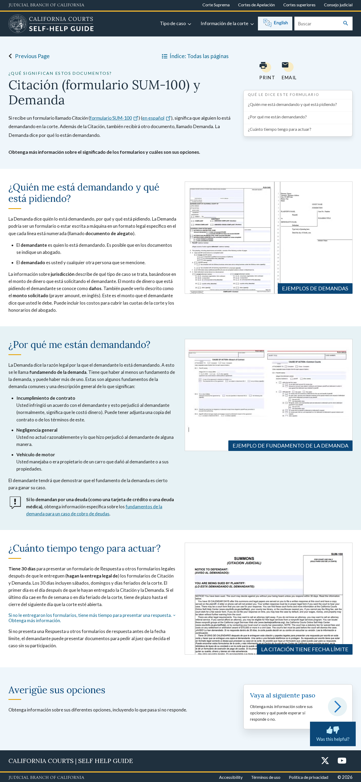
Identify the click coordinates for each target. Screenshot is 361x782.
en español (153, 118)
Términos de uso (265, 777)
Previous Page (32, 56)
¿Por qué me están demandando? (277, 116)
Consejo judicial (338, 4)
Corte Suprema (216, 4)
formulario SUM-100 (111, 118)
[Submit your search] (345, 23)
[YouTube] (342, 761)
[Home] (51, 24)
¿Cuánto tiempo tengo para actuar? (279, 129)
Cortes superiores (299, 4)
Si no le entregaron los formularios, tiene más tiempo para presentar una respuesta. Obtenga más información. (90, 618)
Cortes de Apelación (256, 4)
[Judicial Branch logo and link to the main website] (46, 5)
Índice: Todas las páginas (199, 56)
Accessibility (231, 777)
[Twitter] (325, 761)
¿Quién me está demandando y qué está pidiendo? (292, 104)
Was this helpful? (332, 739)
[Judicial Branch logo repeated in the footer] (46, 778)
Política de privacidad (308, 777)
